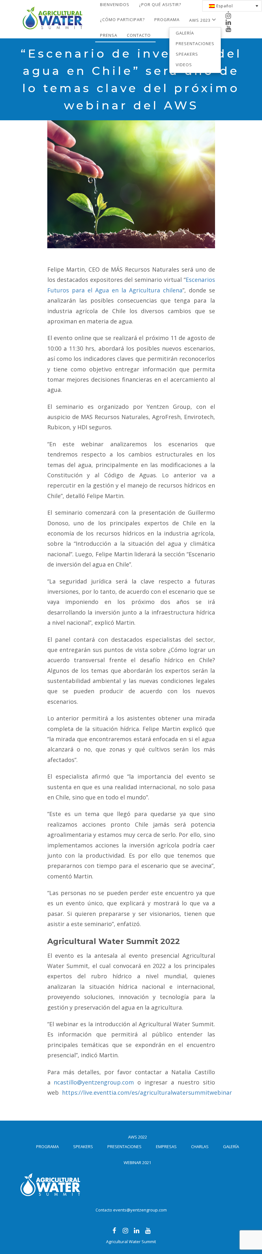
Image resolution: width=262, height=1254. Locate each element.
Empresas (166, 1146)
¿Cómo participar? (122, 19)
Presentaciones (195, 43)
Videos (184, 64)
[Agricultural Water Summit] (51, 8)
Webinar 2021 (137, 1162)
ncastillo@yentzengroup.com (94, 1082)
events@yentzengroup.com (140, 1210)
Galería (185, 33)
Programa (167, 19)
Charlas (200, 1146)
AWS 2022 (137, 1137)
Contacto (139, 35)
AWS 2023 (200, 20)
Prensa (108, 35)
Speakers (187, 54)
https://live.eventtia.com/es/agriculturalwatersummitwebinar (147, 1092)
